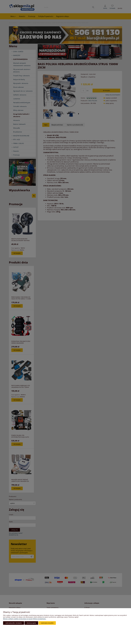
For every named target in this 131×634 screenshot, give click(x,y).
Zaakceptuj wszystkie (47, 623)
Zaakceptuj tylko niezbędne (13, 623)
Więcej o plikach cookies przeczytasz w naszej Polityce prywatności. (24, 619)
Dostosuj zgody (31, 623)
